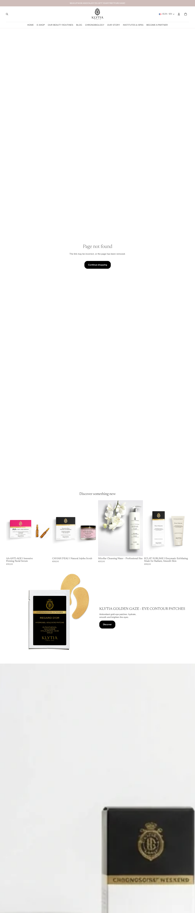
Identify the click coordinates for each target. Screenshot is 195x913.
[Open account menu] (179, 14)
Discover (107, 624)
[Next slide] (46, 528)
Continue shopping (97, 264)
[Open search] (7, 14)
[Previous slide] (10, 528)
